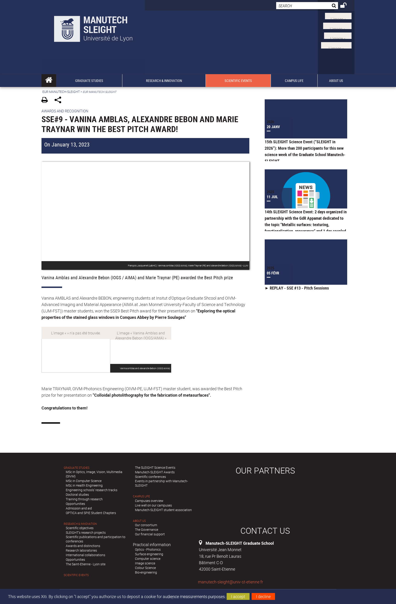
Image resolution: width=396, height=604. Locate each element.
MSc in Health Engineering (84, 485)
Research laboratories (81, 550)
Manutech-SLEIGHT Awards (155, 472)
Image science (145, 563)
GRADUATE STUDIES (76, 468)
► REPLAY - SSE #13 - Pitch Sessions (297, 288)
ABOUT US (139, 521)
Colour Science (145, 568)
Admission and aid (79, 508)
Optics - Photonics (148, 549)
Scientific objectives (80, 528)
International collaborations (85, 555)
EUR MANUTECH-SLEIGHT (61, 91)
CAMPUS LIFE (141, 496)
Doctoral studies (77, 494)
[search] (307, 5)
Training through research (84, 499)
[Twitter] (338, 15)
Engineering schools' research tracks (91, 490)
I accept (238, 596)
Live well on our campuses (153, 505)
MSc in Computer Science (84, 481)
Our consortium (146, 525)
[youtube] (337, 25)
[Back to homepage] (93, 28)
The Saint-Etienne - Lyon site (85, 564)
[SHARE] (59, 100)
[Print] (46, 100)
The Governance (146, 529)
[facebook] (336, 45)
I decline (263, 596)
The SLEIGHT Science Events (155, 467)
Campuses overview (149, 500)
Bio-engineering (146, 572)
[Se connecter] (346, 6)
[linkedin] (338, 35)
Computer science (147, 558)
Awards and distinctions (83, 546)
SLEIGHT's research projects (86, 532)
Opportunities (75, 503)
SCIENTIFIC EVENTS (76, 575)
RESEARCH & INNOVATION (80, 524)
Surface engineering (149, 554)
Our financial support (150, 534)
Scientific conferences (150, 476)
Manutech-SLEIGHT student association (163, 510)
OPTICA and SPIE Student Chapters (91, 513)
